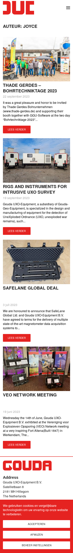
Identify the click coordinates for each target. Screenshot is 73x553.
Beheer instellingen (36, 545)
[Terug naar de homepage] (18, 7)
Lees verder (17, 129)
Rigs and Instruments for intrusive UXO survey (35, 189)
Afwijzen (36, 534)
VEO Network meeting (30, 395)
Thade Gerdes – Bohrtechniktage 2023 (30, 88)
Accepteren (36, 524)
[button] (68, 7)
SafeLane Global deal (31, 288)
